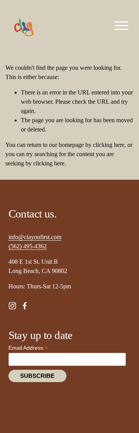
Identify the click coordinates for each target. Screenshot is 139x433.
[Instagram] (12, 306)
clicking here (108, 145)
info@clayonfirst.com (34, 237)
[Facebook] (25, 306)
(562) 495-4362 (27, 246)
